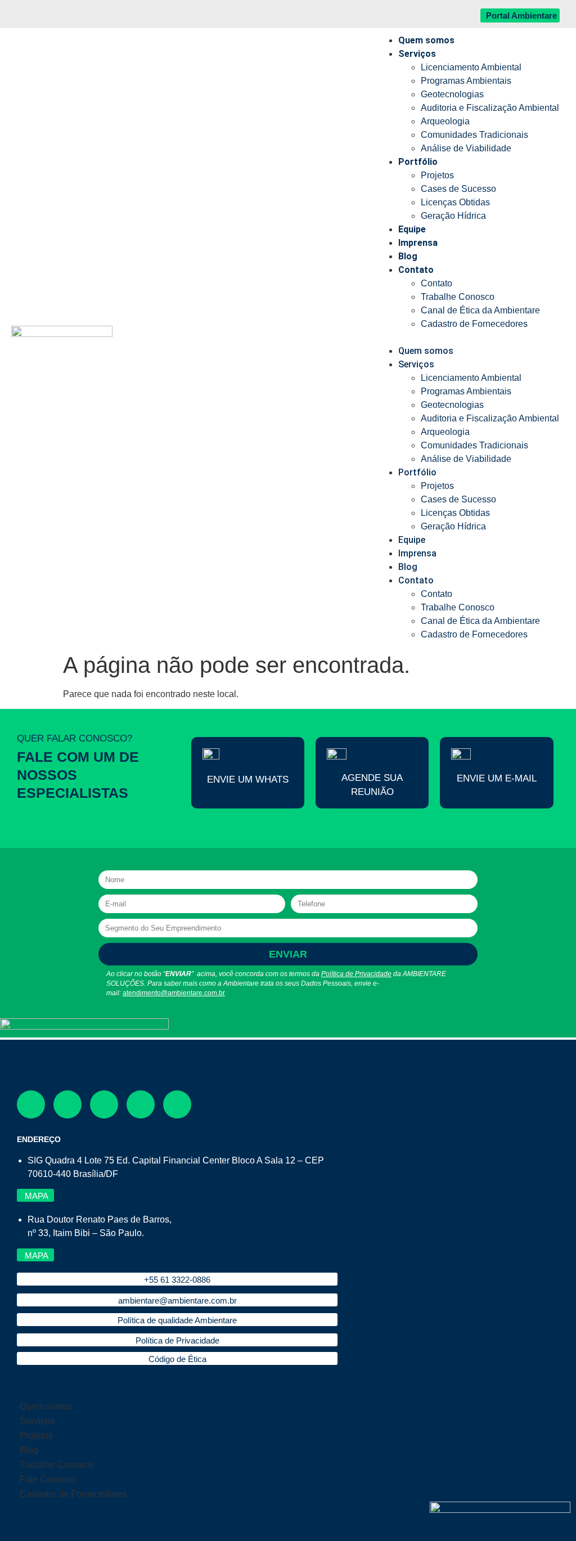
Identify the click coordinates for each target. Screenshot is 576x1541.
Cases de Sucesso (458, 189)
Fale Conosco (48, 1479)
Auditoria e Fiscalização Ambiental (490, 108)
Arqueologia (445, 121)
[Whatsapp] (177, 1104)
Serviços (417, 53)
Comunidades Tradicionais (474, 135)
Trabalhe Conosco (457, 297)
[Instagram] (67, 1104)
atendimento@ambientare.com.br (174, 993)
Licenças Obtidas (455, 202)
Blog (407, 256)
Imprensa (418, 242)
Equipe (412, 229)
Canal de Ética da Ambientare (480, 310)
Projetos (437, 175)
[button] (467, 337)
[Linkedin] (141, 1104)
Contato (416, 269)
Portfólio (418, 161)
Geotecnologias (452, 94)
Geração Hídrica (453, 216)
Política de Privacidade (356, 974)
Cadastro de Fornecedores (474, 324)
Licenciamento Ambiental (471, 67)
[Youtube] (104, 1104)
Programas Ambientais (466, 81)
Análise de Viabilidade (466, 148)
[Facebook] (31, 1104)
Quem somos (426, 40)
